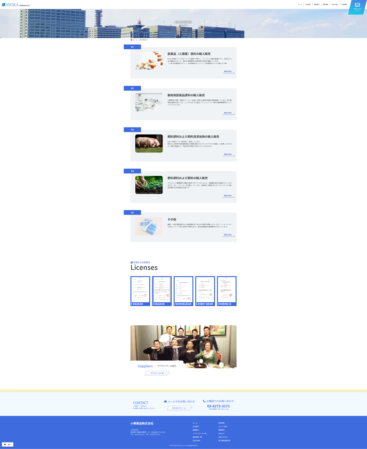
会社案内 (196, 426)
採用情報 (221, 423)
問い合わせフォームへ (179, 408)
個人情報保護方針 (224, 440)
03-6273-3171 (218, 405)
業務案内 (196, 430)
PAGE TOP (357, 434)
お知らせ (221, 433)
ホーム (195, 423)
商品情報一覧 (197, 437)
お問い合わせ (223, 437)
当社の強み (196, 440)
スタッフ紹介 (223, 426)
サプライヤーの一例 (157, 373)
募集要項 (221, 430)
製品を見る (228, 71)
